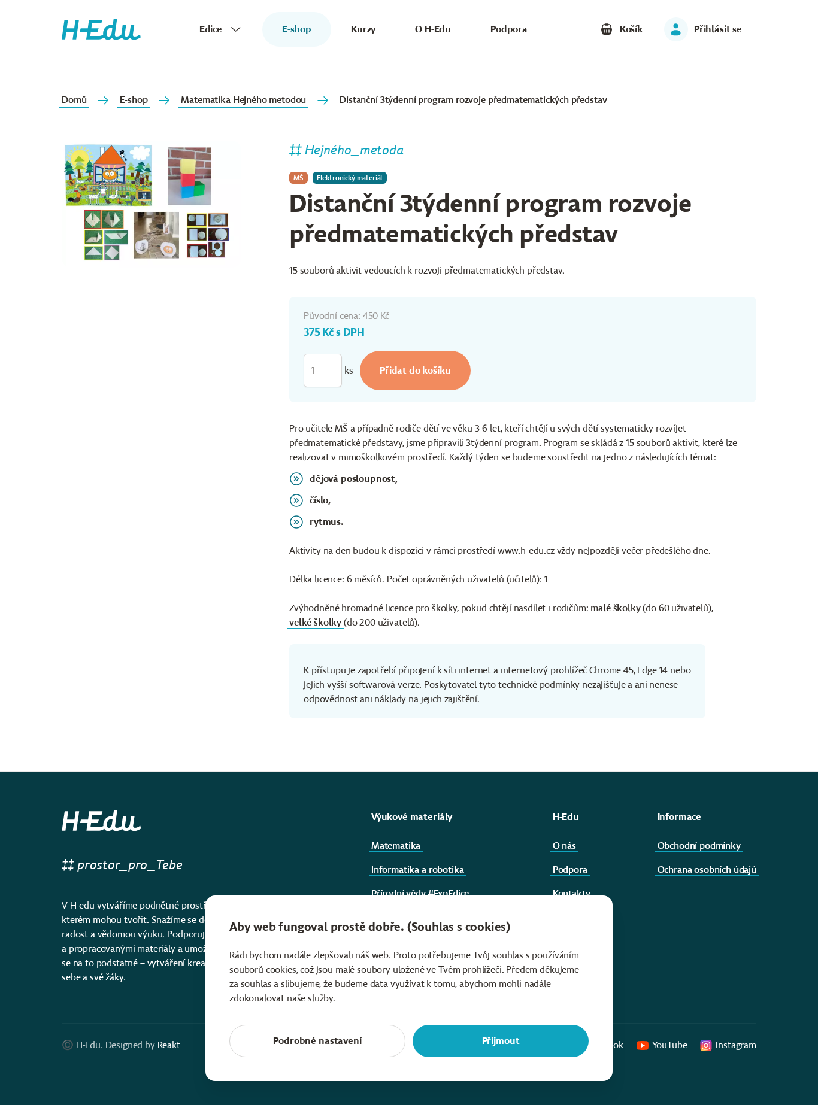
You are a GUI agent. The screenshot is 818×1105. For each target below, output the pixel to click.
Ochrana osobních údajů (707, 869)
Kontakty (571, 893)
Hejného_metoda (354, 149)
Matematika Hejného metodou (243, 99)
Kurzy (363, 29)
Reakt (168, 1045)
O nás (564, 845)
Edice (210, 29)
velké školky (315, 622)
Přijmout (501, 1040)
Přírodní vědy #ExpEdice (420, 893)
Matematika (395, 845)
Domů (74, 99)
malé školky (615, 608)
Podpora (509, 29)
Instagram (736, 1045)
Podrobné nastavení (317, 1040)
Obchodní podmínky (699, 845)
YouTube (669, 1045)
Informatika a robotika (417, 869)
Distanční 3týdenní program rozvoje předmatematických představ (473, 99)
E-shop (133, 99)
